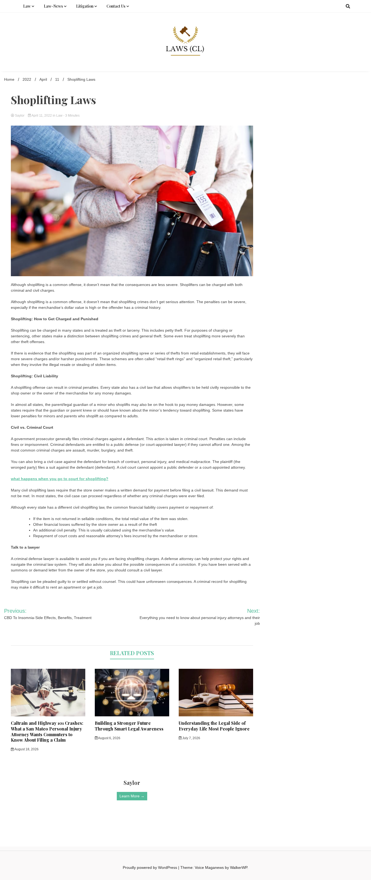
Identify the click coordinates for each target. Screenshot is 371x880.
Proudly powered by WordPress (150, 867)
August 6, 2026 (109, 738)
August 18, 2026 (26, 749)
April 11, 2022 (42, 115)
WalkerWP (238, 867)
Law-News (53, 6)
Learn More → (132, 796)
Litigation (84, 6)
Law (27, 6)
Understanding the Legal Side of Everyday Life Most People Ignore (214, 726)
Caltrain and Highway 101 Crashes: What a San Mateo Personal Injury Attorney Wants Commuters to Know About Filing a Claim (47, 731)
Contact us (115, 6)
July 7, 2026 (190, 738)
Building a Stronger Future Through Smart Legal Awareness (129, 726)
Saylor (19, 115)
